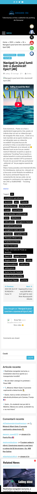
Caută (5, 353)
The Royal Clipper (11, 280)
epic (16, 202)
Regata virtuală (10, 260)
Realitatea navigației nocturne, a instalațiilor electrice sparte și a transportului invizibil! (16, 373)
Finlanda (24, 202)
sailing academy (11, 264)
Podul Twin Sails (11, 246)
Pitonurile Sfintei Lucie (13, 238)
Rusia (21, 260)
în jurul (7, 210)
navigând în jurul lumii (13, 226)
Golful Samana (25, 206)
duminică (8, 202)
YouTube (7, 58)
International (10, 55)
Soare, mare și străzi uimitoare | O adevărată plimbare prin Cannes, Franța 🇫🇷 (18, 397)
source (5, 189)
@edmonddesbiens (10, 442)
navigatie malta (20, 234)
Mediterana (16, 218)
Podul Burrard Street (12, 242)
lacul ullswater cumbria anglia (16, 214)
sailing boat (24, 264)
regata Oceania (20, 256)
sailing (7, 73)
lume (6, 218)
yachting (24, 280)
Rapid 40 (8, 256)
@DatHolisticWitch (10, 457)
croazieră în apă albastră (14, 198)
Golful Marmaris (11, 206)
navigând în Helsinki (24, 222)
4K (12, 194)
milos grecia (9, 222)
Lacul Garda (17, 210)
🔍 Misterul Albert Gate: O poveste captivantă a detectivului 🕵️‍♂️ (17, 426)
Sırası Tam (17, 320)
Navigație (8, 234)
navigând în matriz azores (14, 230)
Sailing (21, 55)
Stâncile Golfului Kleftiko (14, 276)
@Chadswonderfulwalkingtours (15, 423)
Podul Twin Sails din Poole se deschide (15, 251)
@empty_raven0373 (10, 434)
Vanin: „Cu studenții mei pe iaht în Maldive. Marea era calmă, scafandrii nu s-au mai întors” (18, 406)
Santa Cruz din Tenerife (13, 272)
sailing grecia (9, 268)
